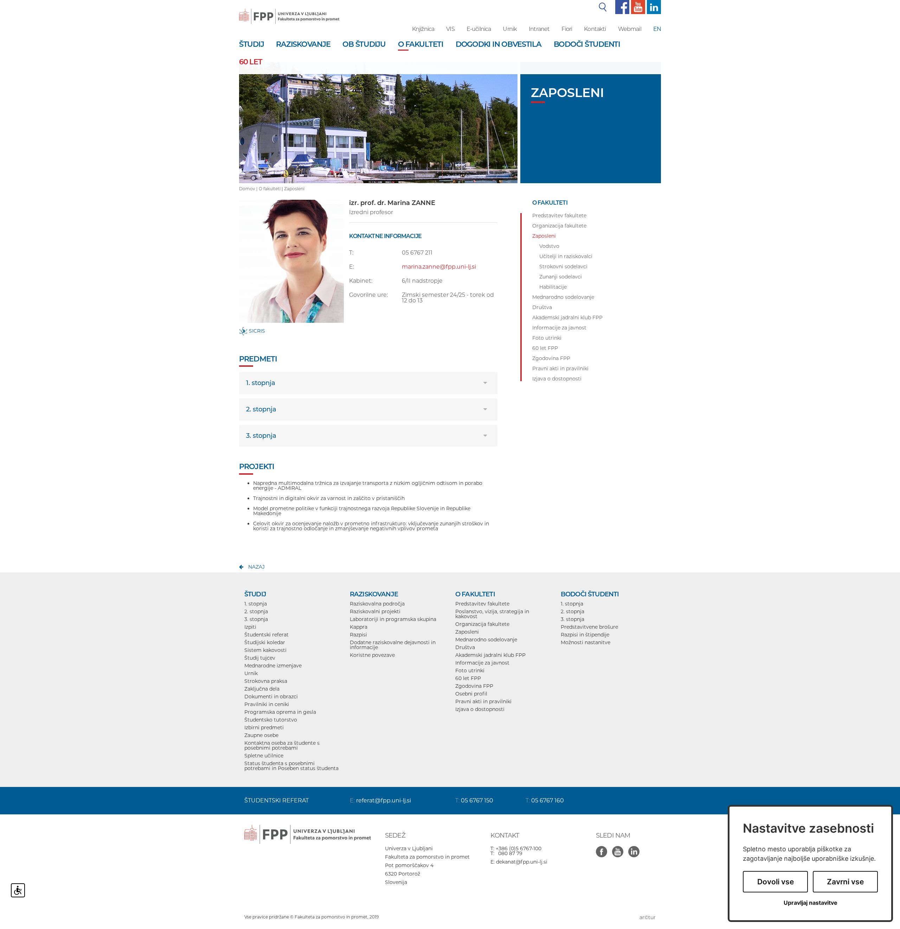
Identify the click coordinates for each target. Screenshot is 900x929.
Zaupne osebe (261, 735)
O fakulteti (270, 188)
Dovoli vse (775, 881)
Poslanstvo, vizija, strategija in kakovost (492, 614)
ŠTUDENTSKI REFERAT (276, 800)
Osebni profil (471, 694)
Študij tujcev (259, 658)
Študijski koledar (264, 642)
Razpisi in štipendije (585, 635)
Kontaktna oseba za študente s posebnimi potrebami (282, 745)
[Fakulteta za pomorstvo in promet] (289, 11)
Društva (465, 647)
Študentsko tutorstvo (270, 720)
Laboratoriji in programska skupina (393, 619)
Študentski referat (266, 635)
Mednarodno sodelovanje (486, 639)
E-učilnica (479, 29)
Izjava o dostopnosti (479, 709)
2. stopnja (261, 409)
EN (657, 29)
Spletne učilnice (263, 755)
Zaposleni (294, 188)
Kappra (358, 627)
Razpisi (358, 635)
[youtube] (637, 7)
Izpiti (250, 627)
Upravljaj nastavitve (810, 902)
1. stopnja (260, 383)
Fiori (566, 29)
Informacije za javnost (482, 663)
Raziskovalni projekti (375, 611)
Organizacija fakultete (482, 624)
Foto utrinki (469, 670)
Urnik (510, 29)
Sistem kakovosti (265, 650)
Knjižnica (423, 29)
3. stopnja (261, 436)
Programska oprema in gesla (280, 712)
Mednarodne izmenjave (273, 665)
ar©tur (647, 917)
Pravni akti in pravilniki (483, 701)
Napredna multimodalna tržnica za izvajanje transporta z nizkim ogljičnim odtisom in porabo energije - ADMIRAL (367, 485)
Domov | (249, 188)
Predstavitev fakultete (482, 604)
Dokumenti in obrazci (271, 696)
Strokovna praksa (265, 681)
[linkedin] (653, 7)
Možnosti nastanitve (585, 642)
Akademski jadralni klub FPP (490, 655)
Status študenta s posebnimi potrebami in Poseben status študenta (291, 765)
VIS (450, 29)
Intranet (539, 29)
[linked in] (635, 848)
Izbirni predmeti (264, 727)
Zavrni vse (845, 881)
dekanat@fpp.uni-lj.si (521, 862)
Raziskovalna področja (377, 604)
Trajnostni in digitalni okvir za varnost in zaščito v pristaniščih (329, 498)
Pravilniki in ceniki (266, 704)
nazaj (256, 567)
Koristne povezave (372, 655)
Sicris (256, 331)
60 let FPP (468, 678)
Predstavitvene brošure (589, 627)
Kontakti (595, 29)
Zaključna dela (261, 689)
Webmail (629, 29)
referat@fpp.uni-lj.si (383, 800)
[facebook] (621, 7)
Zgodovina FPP (474, 686)
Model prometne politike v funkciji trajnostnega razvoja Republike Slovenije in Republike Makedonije (361, 511)
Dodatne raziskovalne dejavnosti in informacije (393, 645)
